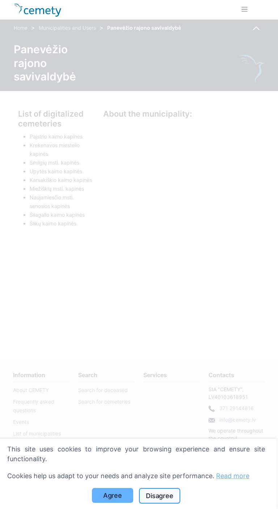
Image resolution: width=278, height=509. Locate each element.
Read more (232, 476)
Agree (112, 495)
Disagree (159, 496)
